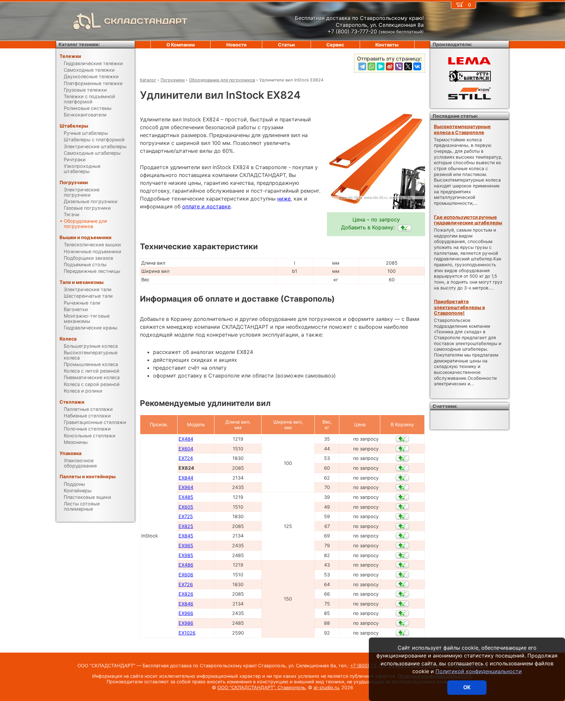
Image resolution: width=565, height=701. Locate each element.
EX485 (186, 497)
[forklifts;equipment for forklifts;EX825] (402, 526)
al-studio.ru (326, 687)
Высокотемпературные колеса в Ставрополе (462, 129)
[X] (408, 66)
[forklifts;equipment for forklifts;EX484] (402, 439)
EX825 (186, 526)
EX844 (186, 478)
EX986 (186, 623)
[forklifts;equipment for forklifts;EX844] (402, 478)
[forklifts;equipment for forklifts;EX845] (402, 536)
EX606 (186, 574)
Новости (236, 44)
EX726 (186, 584)
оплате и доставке (206, 206)
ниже (284, 198)
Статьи (286, 44)
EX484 (186, 439)
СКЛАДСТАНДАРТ (145, 21)
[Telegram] (362, 66)
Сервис (335, 44)
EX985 (186, 555)
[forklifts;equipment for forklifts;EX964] (402, 487)
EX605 (186, 507)
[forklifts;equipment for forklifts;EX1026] (402, 633)
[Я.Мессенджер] (381, 66)
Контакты (387, 44)
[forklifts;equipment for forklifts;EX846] (402, 604)
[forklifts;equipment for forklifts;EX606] (402, 574)
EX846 (186, 603)
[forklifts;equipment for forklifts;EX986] (402, 623)
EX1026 (187, 633)
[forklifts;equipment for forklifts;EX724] (402, 458)
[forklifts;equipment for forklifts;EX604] (402, 449)
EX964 (186, 487)
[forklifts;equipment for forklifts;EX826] (402, 594)
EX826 (186, 594)
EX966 (186, 613)
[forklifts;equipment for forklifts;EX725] (402, 516)
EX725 (186, 516)
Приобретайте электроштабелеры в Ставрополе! (459, 307)
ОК (467, 687)
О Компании (180, 44)
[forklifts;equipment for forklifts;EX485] (402, 497)
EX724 (186, 458)
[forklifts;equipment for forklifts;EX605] (402, 506)
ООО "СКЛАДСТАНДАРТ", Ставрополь (261, 687)
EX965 (186, 545)
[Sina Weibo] (390, 66)
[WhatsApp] (371, 66)
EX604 (186, 448)
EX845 (186, 535)
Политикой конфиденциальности (479, 671)
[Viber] (399, 66)
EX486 (186, 565)
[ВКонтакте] (417, 66)
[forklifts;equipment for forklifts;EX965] (402, 545)
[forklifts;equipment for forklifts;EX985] (402, 555)
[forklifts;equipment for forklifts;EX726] (402, 584)
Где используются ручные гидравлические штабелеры (468, 219)
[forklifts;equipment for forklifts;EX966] (402, 613)
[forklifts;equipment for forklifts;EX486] (402, 565)
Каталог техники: (79, 44)
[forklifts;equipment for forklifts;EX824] (404, 228)
